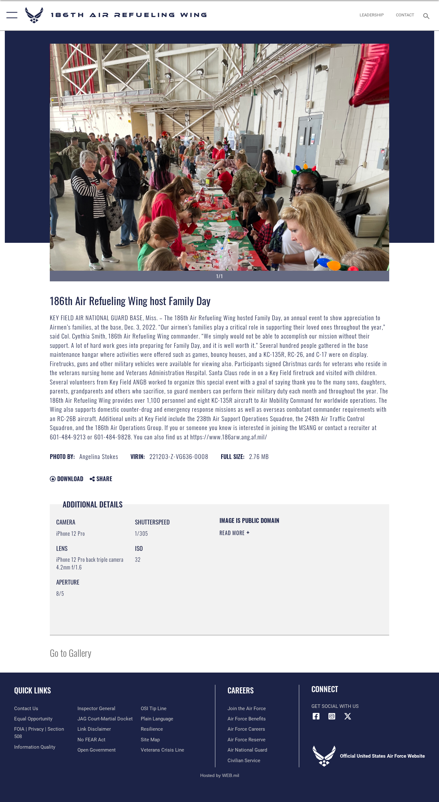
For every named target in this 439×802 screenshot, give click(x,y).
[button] (10, 15)
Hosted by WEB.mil (219, 775)
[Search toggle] (427, 15)
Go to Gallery (70, 652)
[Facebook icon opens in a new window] (316, 716)
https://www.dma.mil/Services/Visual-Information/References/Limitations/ (295, 582)
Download (69, 478)
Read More (233, 533)
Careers (241, 690)
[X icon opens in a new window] (348, 716)
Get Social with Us (335, 706)
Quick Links (32, 690)
